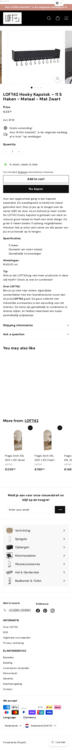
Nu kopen (36, 189)
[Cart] (57, 18)
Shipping (22, 172)
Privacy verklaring (13, 643)
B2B (5, 632)
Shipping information (18, 325)
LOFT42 (32, 420)
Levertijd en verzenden (16, 668)
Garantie (8, 678)
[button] (59, 3)
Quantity (9, 144)
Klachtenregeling (12, 683)
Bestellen (8, 657)
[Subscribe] (60, 509)
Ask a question (13, 334)
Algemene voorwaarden (16, 637)
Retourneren (10, 673)
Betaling (7, 662)
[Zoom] (57, 78)
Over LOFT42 (10, 627)
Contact (7, 689)
